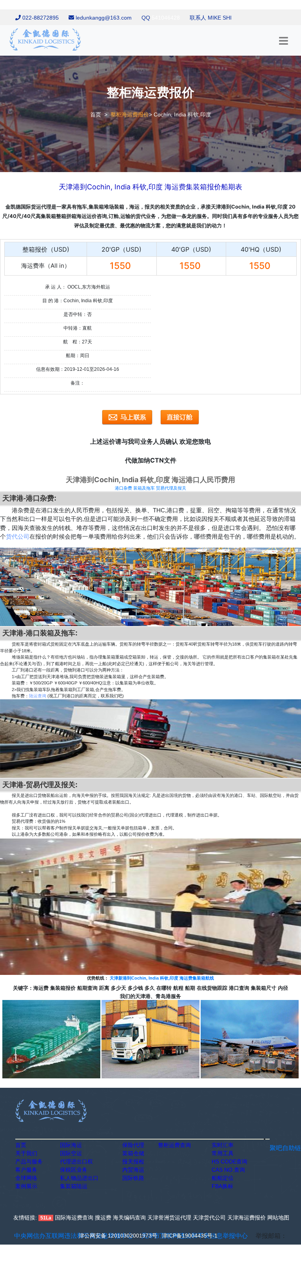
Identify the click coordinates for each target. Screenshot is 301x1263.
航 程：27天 (77, 342)
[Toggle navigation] (284, 41)
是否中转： (75, 314)
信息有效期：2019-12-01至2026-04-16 (77, 369)
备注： (78, 383)
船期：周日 (77, 355)
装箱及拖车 (144, 488)
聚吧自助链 (285, 1148)
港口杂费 (123, 488)
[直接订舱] (179, 417)
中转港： (72, 328)
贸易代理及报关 (171, 488)
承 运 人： (55, 287)
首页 (95, 114)
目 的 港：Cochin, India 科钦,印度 (77, 300)
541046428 (166, 18)
